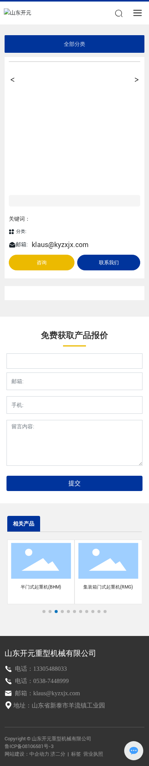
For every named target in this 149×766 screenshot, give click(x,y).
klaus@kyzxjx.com (60, 245)
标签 (76, 754)
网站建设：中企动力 (27, 754)
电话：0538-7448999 (41, 681)
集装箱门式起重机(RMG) (108, 587)
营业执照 (93, 754)
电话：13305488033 (40, 668)
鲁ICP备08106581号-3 (29, 746)
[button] (43, 611)
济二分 (58, 754)
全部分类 (74, 44)
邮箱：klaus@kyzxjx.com (46, 693)
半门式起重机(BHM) (41, 587)
